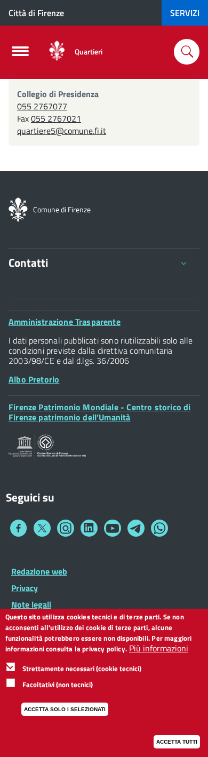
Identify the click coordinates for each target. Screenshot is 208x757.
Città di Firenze (36, 12)
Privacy (24, 587)
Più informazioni (158, 648)
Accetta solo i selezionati (65, 709)
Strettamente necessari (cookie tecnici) (81, 668)
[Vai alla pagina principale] (56, 51)
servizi (184, 12)
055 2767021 (56, 118)
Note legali (31, 604)
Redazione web (39, 571)
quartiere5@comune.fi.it (61, 130)
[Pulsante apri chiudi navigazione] (20, 54)
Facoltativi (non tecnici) (57, 684)
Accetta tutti (176, 742)
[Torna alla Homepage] (18, 208)
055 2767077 (42, 106)
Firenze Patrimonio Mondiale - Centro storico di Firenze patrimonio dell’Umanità (99, 412)
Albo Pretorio (34, 379)
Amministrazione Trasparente (65, 321)
